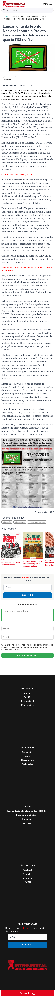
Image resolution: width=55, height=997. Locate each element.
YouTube (27, 874)
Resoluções (27, 752)
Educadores (20, 522)
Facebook (27, 870)
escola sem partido (36, 522)
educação (7, 522)
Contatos (26, 819)
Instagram (27, 878)
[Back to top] (48, 985)
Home (5, 16)
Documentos (27, 760)
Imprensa (26, 823)
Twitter (27, 882)
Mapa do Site (27, 705)
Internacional (27, 701)
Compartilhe (25, 993)
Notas (27, 756)
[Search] (4, 10)
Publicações (28, 764)
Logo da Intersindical (26, 815)
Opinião (27, 697)
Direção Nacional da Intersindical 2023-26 (26, 811)
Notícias (27, 693)
